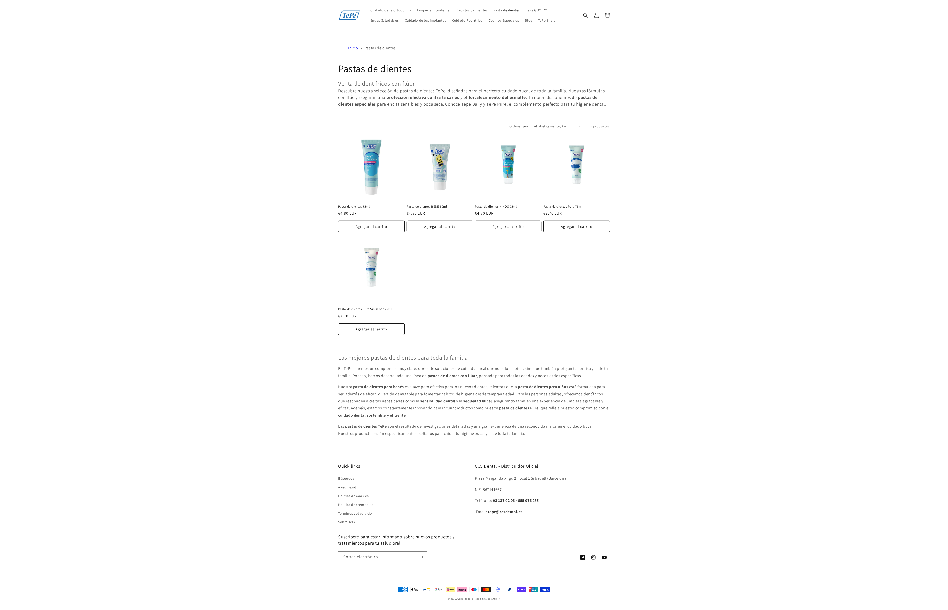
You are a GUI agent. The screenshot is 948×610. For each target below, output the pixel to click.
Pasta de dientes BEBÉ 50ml (427, 207)
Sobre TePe (347, 522)
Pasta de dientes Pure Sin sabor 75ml (365, 309)
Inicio (353, 48)
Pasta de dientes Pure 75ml (562, 207)
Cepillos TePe (465, 598)
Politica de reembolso (356, 504)
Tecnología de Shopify (487, 598)
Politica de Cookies (353, 496)
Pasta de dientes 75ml (354, 207)
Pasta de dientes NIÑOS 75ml (496, 207)
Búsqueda (346, 478)
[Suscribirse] (421, 557)
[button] (585, 15)
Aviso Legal (347, 487)
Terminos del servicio (355, 513)
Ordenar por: (519, 126)
